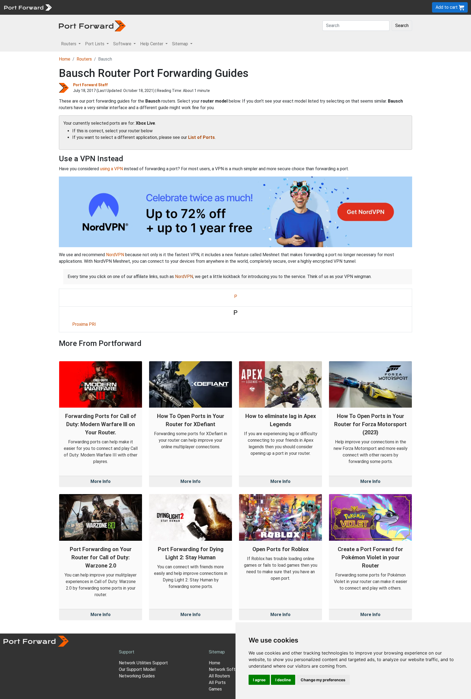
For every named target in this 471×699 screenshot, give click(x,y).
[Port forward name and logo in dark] (92, 25)
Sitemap (169, 7)
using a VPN (111, 168)
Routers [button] (69, 43)
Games (215, 689)
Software (120, 7)
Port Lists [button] (95, 43)
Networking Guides (137, 676)
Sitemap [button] (180, 43)
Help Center (144, 7)
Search (402, 25)
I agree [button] (259, 679)
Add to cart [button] (447, 7)
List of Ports (201, 137)
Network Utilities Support (143, 662)
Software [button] (122, 43)
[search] (184, 7)
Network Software (227, 669)
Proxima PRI (84, 324)
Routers (75, 7)
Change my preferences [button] (323, 679)
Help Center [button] (152, 43)
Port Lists (96, 7)
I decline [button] (283, 679)
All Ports (217, 682)
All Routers (219, 676)
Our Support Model (137, 669)
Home (64, 59)
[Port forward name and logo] (27, 7)
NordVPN (115, 254)
